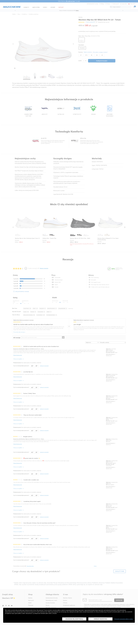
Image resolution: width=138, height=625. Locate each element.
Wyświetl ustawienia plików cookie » (123, 619)
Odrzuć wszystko (100, 619)
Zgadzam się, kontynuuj (74, 619)
